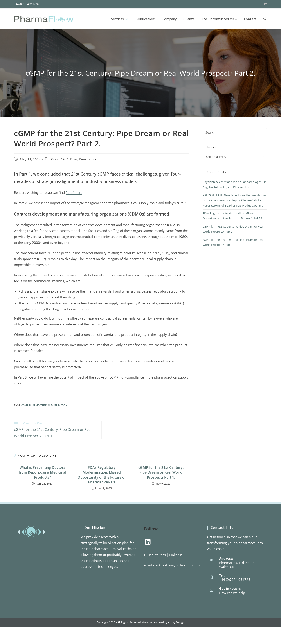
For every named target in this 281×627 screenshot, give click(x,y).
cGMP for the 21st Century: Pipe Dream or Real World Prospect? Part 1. (161, 472)
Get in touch (216, 537)
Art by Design (176, 622)
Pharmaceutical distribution (48, 405)
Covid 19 (58, 159)
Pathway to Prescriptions (181, 565)
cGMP (24, 405)
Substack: (173, 565)
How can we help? (232, 593)
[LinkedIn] (148, 541)
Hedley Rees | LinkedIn (164, 555)
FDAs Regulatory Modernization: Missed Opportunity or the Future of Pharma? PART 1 (101, 475)
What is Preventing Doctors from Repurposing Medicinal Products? (42, 472)
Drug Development (85, 159)
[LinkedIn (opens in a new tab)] (265, 4)
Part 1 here (74, 192)
